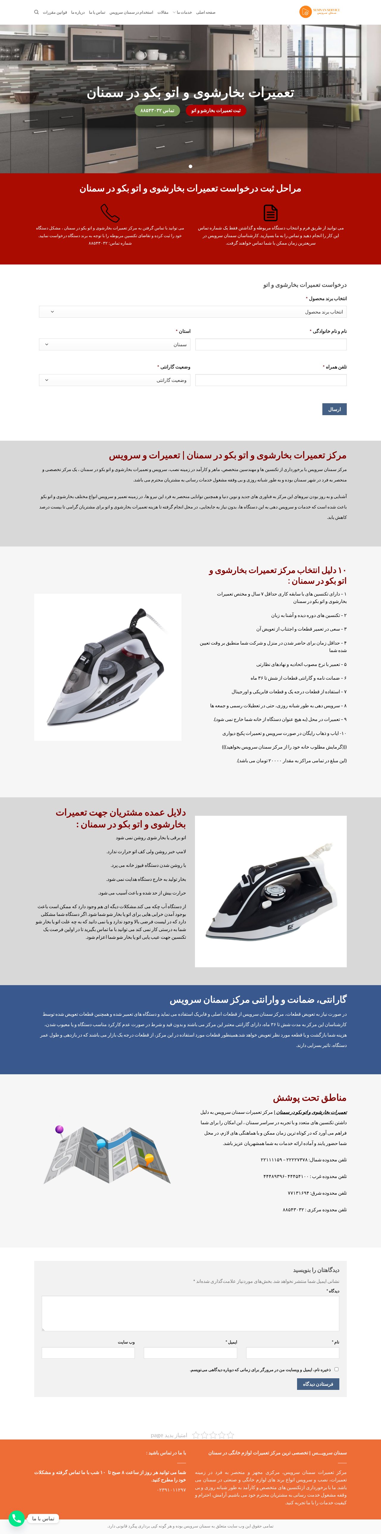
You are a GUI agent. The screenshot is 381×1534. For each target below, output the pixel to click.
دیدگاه (333, 1290)
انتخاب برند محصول (326, 298)
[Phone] (17, 1519)
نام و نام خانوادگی (328, 331)
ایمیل (231, 1341)
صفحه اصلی (206, 12)
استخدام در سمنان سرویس (131, 12)
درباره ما (78, 12)
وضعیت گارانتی (173, 366)
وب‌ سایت (126, 1341)
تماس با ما (97, 12)
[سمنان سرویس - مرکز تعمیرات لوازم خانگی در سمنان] (320, 12)
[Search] (36, 12)
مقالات (162, 12)
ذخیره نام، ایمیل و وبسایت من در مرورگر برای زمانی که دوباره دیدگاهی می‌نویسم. (260, 1369)
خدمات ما (184, 12)
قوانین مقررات (55, 12)
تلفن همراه (335, 366)
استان (183, 331)
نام (335, 1341)
